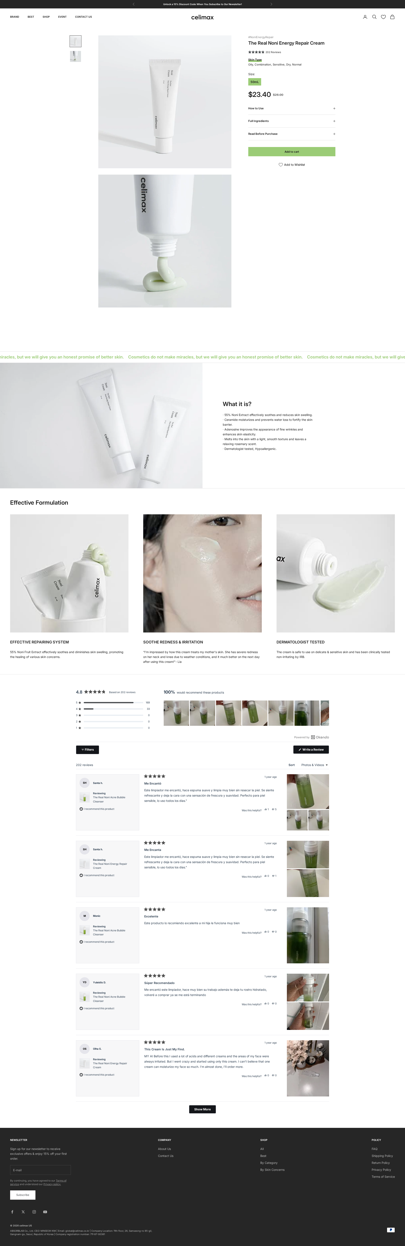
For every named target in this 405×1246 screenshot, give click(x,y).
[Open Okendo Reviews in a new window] (311, 737)
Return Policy (381, 1162)
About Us (164, 1149)
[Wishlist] (383, 17)
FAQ (375, 1149)
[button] (264, 52)
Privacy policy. (52, 1184)
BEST (31, 16)
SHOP (46, 16)
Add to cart (292, 151)
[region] (246, 713)
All (262, 1149)
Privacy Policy (381, 1169)
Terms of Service (383, 1176)
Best (263, 1156)
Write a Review (315, 750)
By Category (269, 1162)
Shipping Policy (382, 1156)
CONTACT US (83, 16)
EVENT (62, 16)
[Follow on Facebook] (12, 1212)
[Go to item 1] (75, 41)
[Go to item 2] (75, 56)
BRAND (14, 16)
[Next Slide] (325, 713)
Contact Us (165, 1156)
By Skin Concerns (272, 1169)
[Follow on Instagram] (34, 1212)
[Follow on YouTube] (45, 1212)
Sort (292, 765)
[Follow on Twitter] (23, 1212)
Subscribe (22, 1195)
